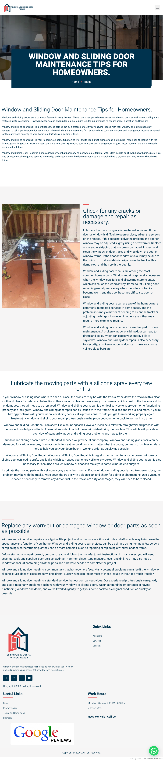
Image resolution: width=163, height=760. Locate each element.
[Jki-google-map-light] (22, 678)
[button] (157, 7)
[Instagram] (14, 678)
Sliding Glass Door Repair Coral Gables (146, 758)
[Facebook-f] (6, 678)
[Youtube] (29, 678)
